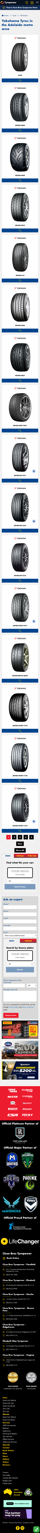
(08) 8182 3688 (11, 1275)
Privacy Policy (13, 1007)
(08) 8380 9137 (11, 1365)
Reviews (6, 1465)
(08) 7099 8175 (11, 1349)
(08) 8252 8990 (11, 1289)
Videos (6, 1462)
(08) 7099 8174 (11, 1335)
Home (6, 15)
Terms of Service (28, 1007)
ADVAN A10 (20, 275)
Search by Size (8, 1403)
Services (6, 1422)
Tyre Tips (6, 1411)
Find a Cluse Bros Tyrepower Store (21, 7)
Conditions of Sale (28, 1523)
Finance (5, 1472)
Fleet (5, 1453)
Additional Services (10, 1442)
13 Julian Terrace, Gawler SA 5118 (17, 1299)
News (5, 1456)
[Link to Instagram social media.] (22, 1528)
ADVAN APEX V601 (20, 425)
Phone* (6, 911)
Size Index (6, 1475)
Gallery (6, 1459)
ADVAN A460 (20, 325)
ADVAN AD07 (20, 375)
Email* (5, 918)
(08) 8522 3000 (11, 1303)
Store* (5, 932)
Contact (6, 1447)
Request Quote (10, 1015)
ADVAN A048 (20, 175)
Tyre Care (6, 1409)
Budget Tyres (7, 1481)
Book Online (8, 1450)
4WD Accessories (9, 1425)
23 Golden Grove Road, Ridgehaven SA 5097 (21, 1332)
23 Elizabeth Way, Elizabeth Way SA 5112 (20, 1346)
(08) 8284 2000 (11, 1319)
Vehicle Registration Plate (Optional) (12, 981)
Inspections (7, 1431)
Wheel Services (8, 1439)
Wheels (6, 1414)
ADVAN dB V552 (20, 525)
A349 (20, 75)
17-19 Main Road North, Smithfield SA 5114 (21, 1315)
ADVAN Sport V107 (20, 826)
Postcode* (7, 925)
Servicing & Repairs (10, 1434)
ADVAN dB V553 (20, 576)
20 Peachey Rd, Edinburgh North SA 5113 (20, 1285)
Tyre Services (7, 1436)
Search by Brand (9, 1406)
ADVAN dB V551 (20, 475)
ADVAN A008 (20, 125)
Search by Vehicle (9, 1400)
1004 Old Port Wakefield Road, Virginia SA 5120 (20, 1361)
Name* (6, 904)
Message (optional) (10, 989)
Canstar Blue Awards (10, 1478)
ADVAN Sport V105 (20, 776)
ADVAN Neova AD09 (20, 676)
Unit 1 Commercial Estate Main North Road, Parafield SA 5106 (20, 1270)
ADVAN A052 (20, 225)
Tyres (5, 1397)
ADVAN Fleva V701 (20, 626)
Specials (6, 1445)
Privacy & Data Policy (15, 1523)
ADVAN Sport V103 (20, 726)
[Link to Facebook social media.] (18, 1528)
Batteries (6, 1428)
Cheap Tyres (7, 1483)
